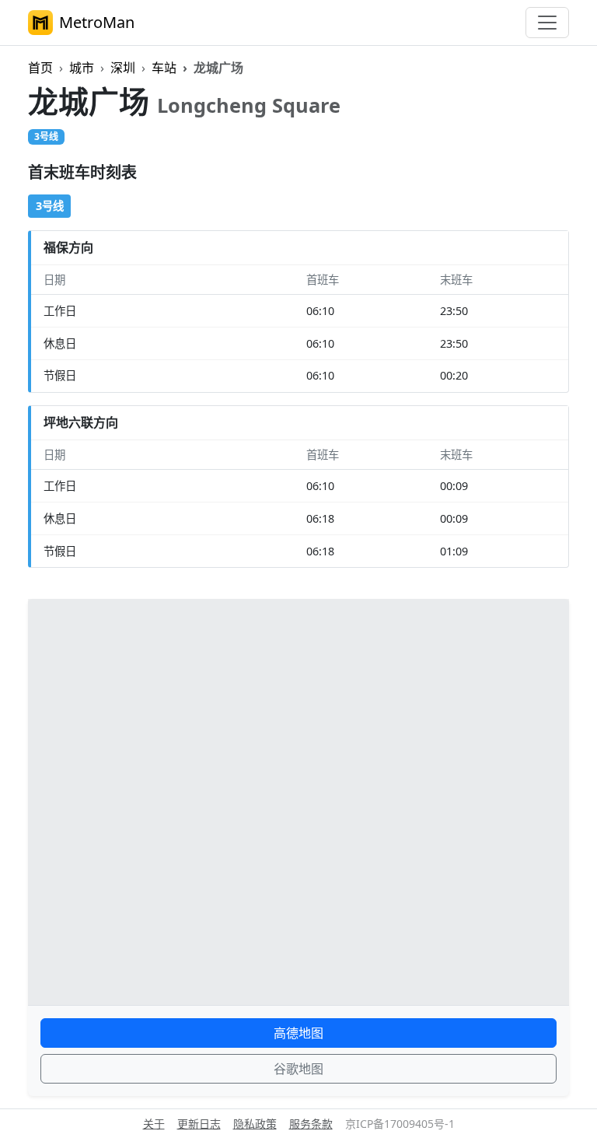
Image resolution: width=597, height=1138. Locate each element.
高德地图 (298, 1033)
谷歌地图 (298, 1068)
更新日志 (199, 1123)
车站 (164, 67)
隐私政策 (255, 1123)
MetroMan (96, 22)
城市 (81, 67)
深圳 (122, 67)
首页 (40, 67)
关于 (154, 1123)
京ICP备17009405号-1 (400, 1123)
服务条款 (311, 1123)
